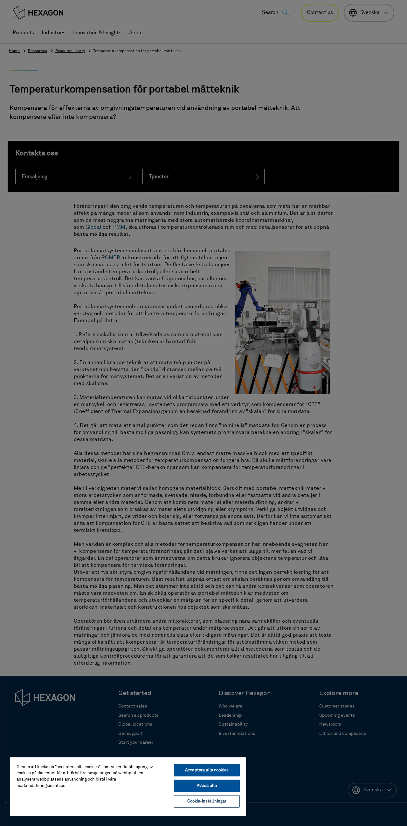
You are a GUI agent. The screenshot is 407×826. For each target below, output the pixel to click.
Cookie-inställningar (207, 801)
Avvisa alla (207, 786)
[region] (128, 786)
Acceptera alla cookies (207, 770)
